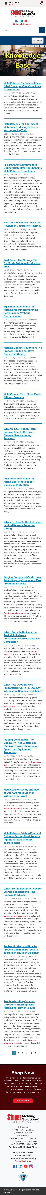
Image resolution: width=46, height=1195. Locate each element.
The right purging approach (16, 613)
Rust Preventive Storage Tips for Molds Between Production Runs (22, 263)
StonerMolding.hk (23, 1161)
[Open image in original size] (23, 13)
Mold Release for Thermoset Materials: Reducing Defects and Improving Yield (21, 127)
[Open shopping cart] (41, 4)
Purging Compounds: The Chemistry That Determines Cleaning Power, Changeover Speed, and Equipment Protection (21, 746)
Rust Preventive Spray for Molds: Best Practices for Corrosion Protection (19, 481)
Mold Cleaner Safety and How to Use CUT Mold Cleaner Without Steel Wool (21, 792)
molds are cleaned (12, 808)
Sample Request (23, 24)
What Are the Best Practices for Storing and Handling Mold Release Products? (23, 891)
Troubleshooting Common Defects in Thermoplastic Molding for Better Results (19, 1004)
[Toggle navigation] (38, 40)
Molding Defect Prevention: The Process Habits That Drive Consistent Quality (23, 351)
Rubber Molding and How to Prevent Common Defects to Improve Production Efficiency (21, 949)
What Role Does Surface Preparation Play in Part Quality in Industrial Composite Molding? (23, 687)
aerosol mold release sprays (16, 916)
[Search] (42, 30)
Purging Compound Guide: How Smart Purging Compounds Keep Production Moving (23, 580)
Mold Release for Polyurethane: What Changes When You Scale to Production (23, 86)
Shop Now (23, 1100)
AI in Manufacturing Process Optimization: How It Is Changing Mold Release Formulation (23, 168)
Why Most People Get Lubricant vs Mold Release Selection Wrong (22, 525)
